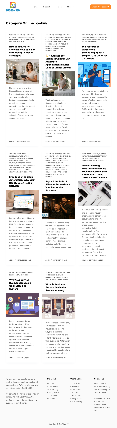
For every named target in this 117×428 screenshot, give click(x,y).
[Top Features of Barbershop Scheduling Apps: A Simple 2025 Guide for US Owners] (94, 74)
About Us (74, 392)
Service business (51, 46)
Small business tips (24, 172)
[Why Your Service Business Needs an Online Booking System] (22, 305)
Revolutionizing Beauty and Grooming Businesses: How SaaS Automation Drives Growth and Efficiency (95, 171)
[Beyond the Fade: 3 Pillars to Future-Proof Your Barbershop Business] (58, 206)
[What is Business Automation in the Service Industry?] (58, 306)
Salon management (17, 42)
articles (12, 154)
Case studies (50, 39)
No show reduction (53, 42)
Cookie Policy (76, 401)
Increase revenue (24, 37)
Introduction (75, 389)
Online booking (29, 39)
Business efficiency (63, 37)
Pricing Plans (52, 386)
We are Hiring (52, 389)
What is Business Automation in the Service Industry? (55, 287)
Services (50, 383)
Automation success (53, 35)
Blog (59, 7)
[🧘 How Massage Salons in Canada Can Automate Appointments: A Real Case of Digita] (58, 83)
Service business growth (55, 167)
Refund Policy (52, 398)
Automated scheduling (18, 273)
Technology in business (58, 279)
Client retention (51, 158)
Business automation (17, 35)
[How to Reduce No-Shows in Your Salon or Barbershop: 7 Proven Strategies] (22, 71)
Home (35, 7)
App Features (76, 395)
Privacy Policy (53, 392)
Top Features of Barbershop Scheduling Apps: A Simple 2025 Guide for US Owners (94, 52)
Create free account (100, 7)
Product (46, 7)
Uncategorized (99, 160)
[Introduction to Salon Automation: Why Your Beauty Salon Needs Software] (22, 202)
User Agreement (54, 395)
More (69, 7)
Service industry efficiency (56, 170)
